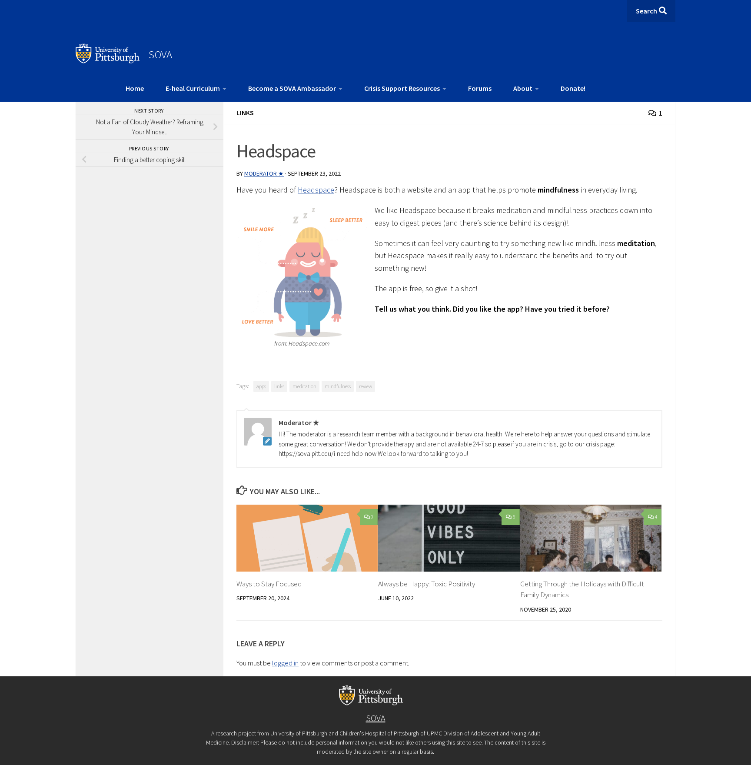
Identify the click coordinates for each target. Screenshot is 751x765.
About (522, 88)
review (365, 386)
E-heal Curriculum (193, 88)
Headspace (316, 190)
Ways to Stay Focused (269, 584)
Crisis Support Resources (402, 88)
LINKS (245, 112)
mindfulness (338, 386)
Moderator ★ (264, 173)
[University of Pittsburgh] (108, 61)
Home (135, 88)
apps (261, 386)
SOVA (160, 54)
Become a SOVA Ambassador (292, 88)
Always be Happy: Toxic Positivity (426, 584)
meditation (304, 386)
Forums (480, 88)
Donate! (573, 88)
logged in (285, 663)
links (279, 386)
